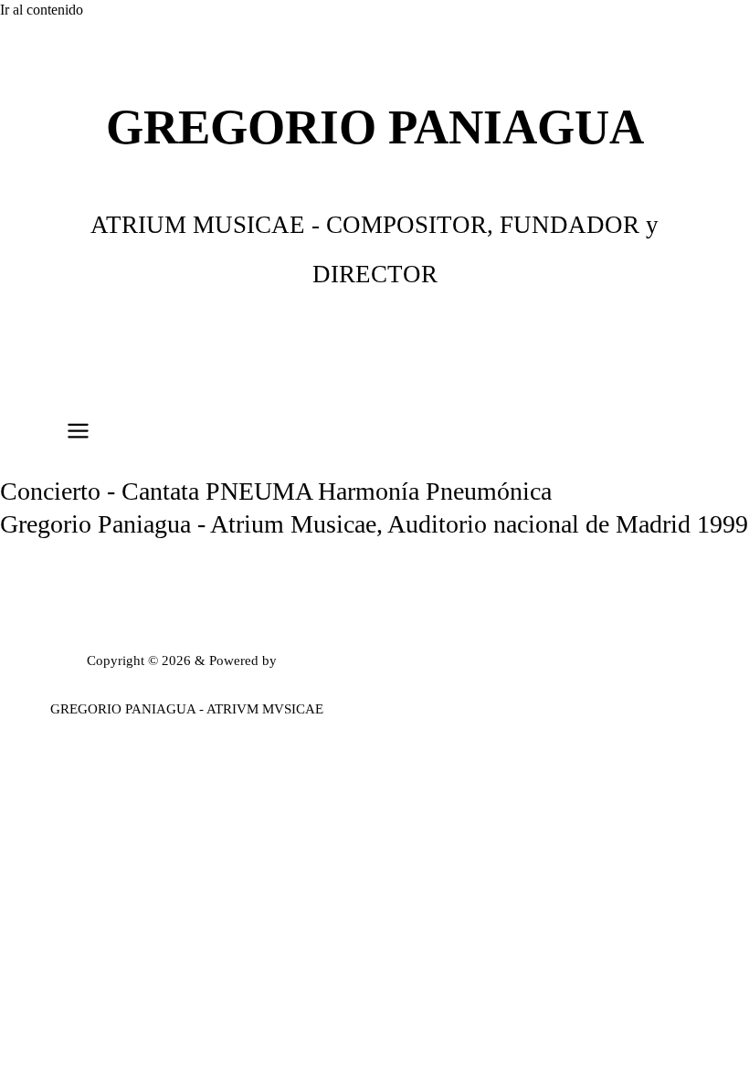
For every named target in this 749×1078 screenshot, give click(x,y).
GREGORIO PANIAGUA (375, 126)
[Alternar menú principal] (78, 432)
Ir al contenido (41, 9)
